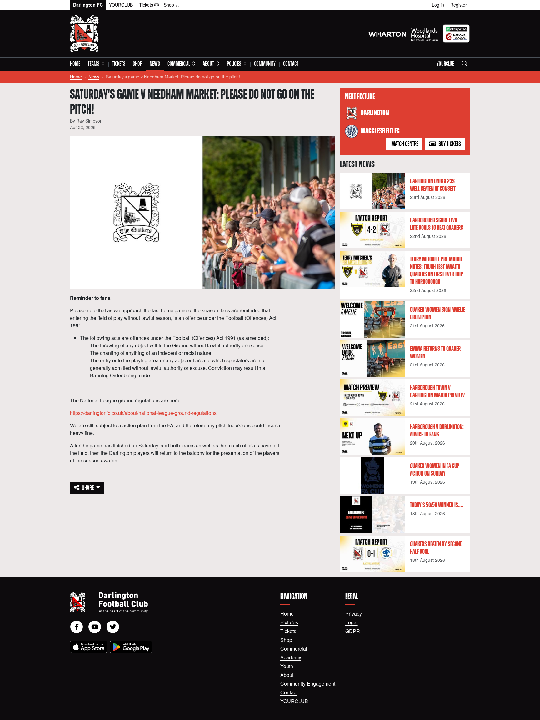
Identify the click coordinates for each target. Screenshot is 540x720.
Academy (290, 657)
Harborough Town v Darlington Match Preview (437, 392)
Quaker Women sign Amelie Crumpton (437, 313)
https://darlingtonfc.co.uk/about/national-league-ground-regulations (143, 412)
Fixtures (289, 622)
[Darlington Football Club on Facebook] (76, 627)
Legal (351, 622)
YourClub (121, 5)
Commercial (293, 648)
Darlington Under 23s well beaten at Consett (433, 185)
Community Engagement (307, 683)
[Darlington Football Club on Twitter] (113, 627)
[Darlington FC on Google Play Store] (131, 647)
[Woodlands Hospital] (424, 33)
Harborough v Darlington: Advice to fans (437, 431)
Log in (438, 5)
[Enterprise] (456, 33)
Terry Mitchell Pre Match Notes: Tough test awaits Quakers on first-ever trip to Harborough (436, 270)
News (155, 64)
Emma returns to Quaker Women (435, 353)
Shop (137, 64)
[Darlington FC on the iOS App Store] (89, 647)
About (286, 674)
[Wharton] (387, 33)
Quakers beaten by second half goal (436, 548)
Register (458, 5)
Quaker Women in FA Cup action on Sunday (434, 470)
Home (75, 64)
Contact (290, 64)
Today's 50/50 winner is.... (436, 505)
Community (265, 64)
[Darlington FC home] (167, 602)
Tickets (118, 64)
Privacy (353, 613)
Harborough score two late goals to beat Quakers (436, 224)
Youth (286, 666)
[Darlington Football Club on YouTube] (94, 627)
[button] (96, 64)
